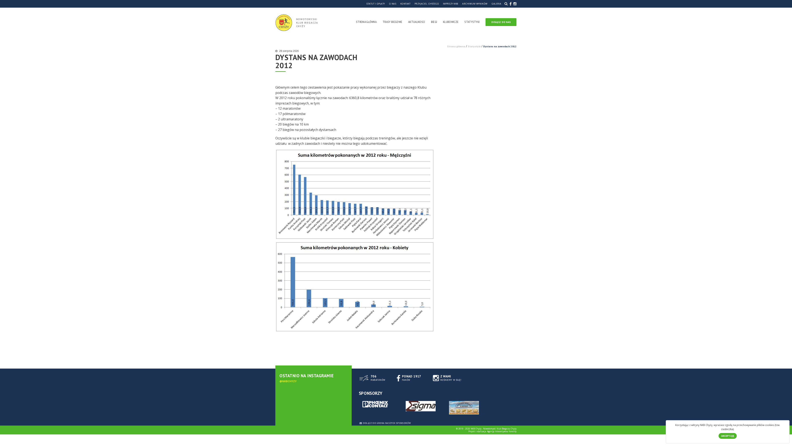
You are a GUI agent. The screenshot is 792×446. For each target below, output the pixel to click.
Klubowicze (450, 22)
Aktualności (416, 22)
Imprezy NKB (450, 3)
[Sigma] (420, 406)
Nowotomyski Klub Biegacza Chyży (307, 23)
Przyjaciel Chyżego (427, 3)
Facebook (510, 3)
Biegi (434, 22)
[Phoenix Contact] (377, 404)
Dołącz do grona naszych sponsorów (387, 423)
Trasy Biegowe (392, 22)
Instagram (514, 3)
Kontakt (405, 3)
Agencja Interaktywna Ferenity (501, 431)
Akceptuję (727, 435)
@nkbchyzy (288, 381)
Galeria (496, 3)
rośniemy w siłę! (450, 377)
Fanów (411, 377)
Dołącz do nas (501, 22)
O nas (392, 3)
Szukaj (506, 3)
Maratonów (378, 377)
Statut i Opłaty (375, 3)
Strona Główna (366, 22)
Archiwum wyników (474, 3)
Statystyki (472, 22)
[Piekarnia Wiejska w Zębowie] (464, 407)
